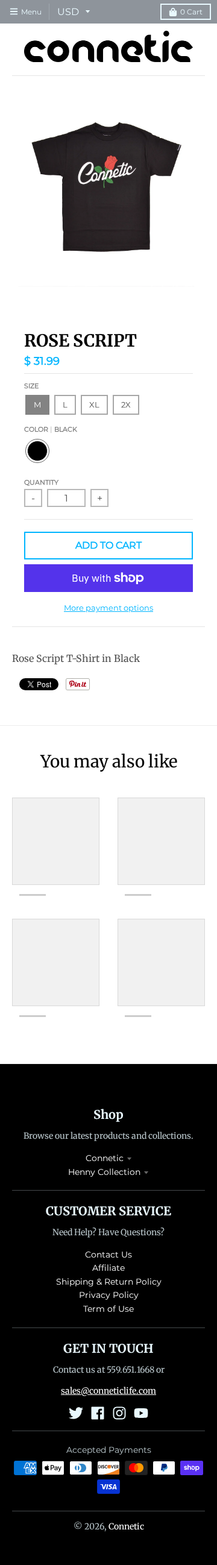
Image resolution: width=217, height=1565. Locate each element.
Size (31, 386)
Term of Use (108, 1308)
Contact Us (108, 1254)
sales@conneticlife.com (108, 1390)
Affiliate (108, 1267)
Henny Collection (104, 1172)
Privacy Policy (109, 1294)
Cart (191, 11)
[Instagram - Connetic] (119, 1413)
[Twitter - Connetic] (76, 1413)
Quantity (41, 482)
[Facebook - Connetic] (97, 1413)
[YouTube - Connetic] (141, 1413)
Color (50, 429)
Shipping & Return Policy (109, 1281)
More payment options (108, 607)
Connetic (105, 1158)
